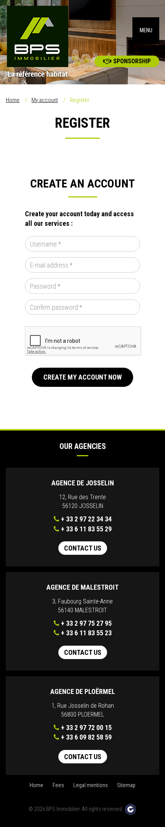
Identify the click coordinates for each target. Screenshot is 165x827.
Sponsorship (132, 61)
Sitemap (126, 785)
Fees (58, 785)
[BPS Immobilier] (41, 42)
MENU (146, 30)
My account (44, 100)
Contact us (82, 548)
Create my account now (82, 377)
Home (13, 100)
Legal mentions (90, 785)
